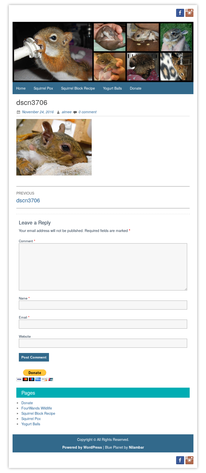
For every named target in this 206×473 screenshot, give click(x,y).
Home (21, 88)
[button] (54, 147)
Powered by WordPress (82, 447)
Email (24, 317)
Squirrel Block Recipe (78, 88)
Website (25, 336)
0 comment (87, 111)
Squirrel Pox (43, 88)
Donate (135, 88)
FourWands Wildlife (36, 407)
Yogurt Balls (112, 88)
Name (24, 298)
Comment (27, 241)
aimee (67, 111)
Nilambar (136, 447)
